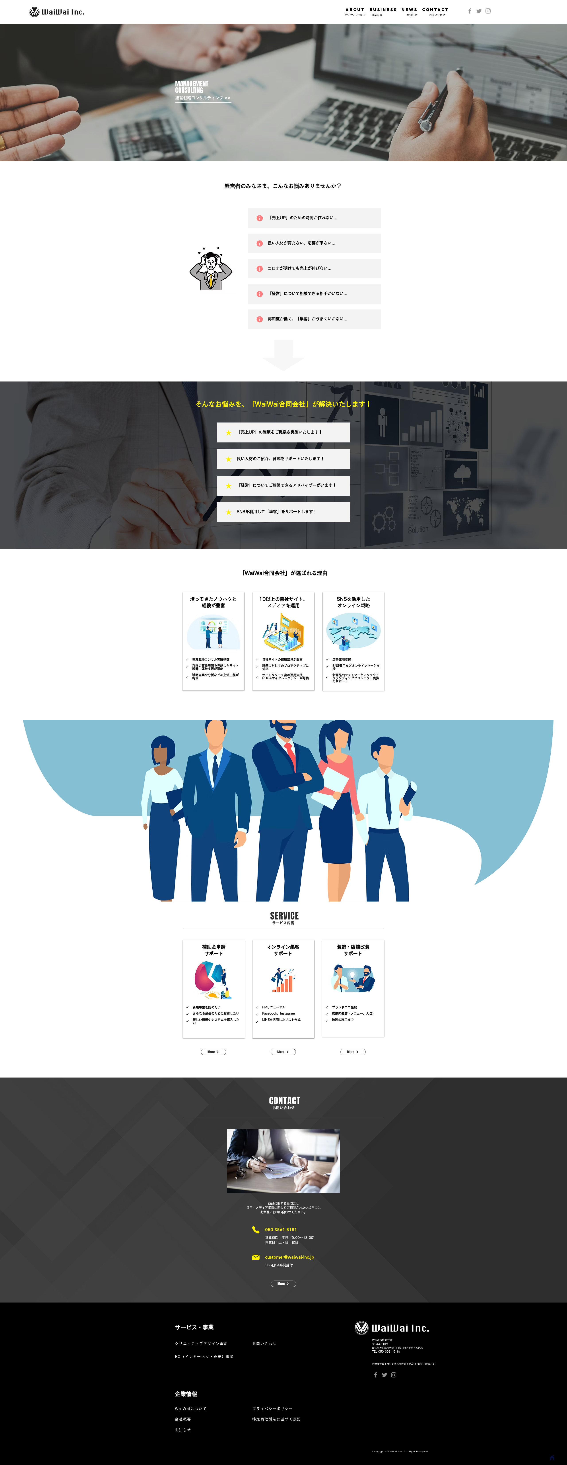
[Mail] (256, 1257)
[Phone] (256, 1229)
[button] (383, 10)
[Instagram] (488, 11)
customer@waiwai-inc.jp (289, 1257)
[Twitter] (479, 11)
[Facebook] (469, 11)
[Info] (260, 218)
